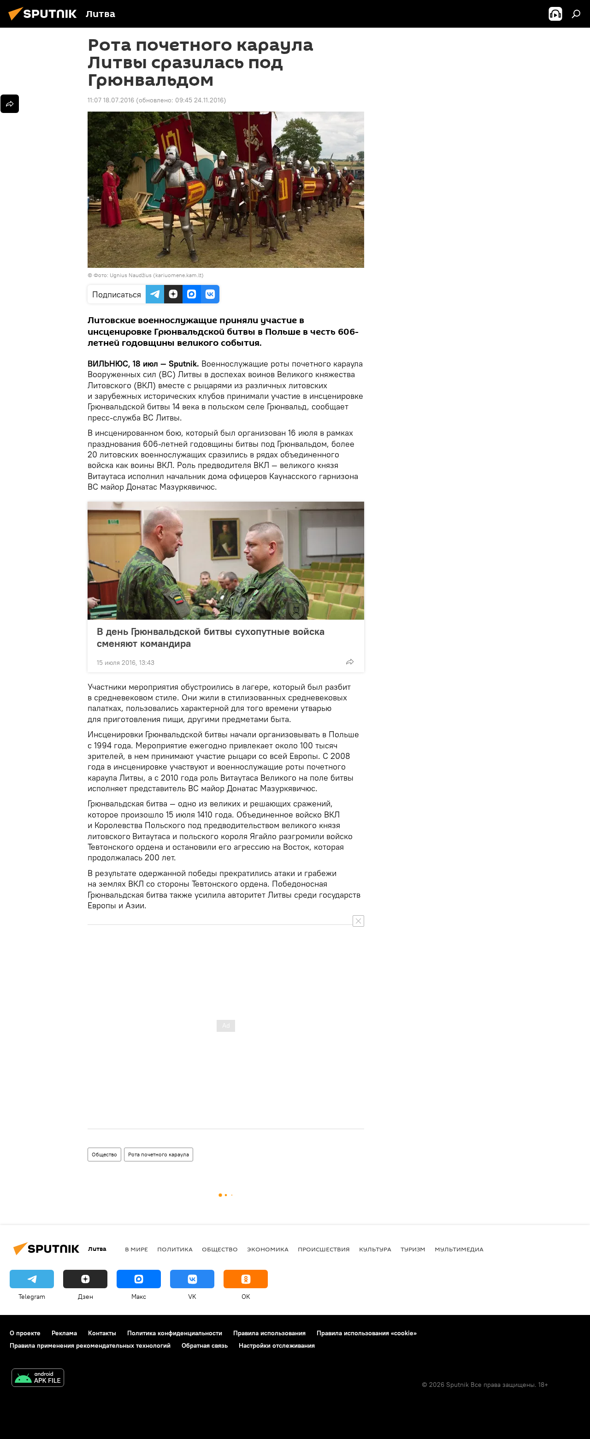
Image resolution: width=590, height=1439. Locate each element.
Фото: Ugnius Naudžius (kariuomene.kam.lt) (149, 275)
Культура (375, 1249)
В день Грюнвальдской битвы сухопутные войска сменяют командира (210, 637)
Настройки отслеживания (277, 1345)
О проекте (25, 1333)
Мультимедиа (459, 1249)
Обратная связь (205, 1345)
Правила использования (269, 1333)
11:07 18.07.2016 (111, 100)
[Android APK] (37, 1378)
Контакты (102, 1333)
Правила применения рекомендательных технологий (90, 1345)
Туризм (413, 1249)
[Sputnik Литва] (45, 22)
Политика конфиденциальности (174, 1333)
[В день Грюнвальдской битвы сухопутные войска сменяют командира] (226, 561)
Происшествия (324, 1249)
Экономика (268, 1249)
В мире (136, 1249)
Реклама (64, 1333)
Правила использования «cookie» (367, 1333)
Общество (104, 1154)
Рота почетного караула (158, 1154)
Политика (175, 1249)
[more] (350, 661)
